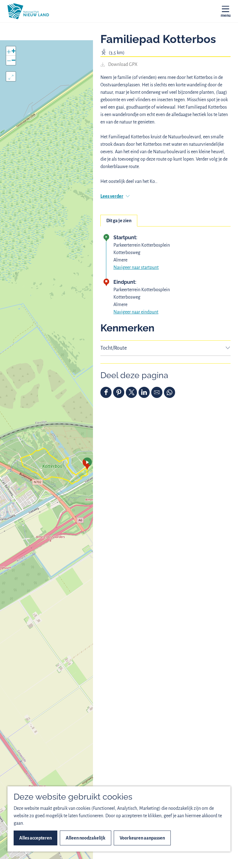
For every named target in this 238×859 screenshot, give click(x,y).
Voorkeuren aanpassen (142, 837)
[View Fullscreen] (10, 76)
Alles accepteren (35, 837)
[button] (87, 463)
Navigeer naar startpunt (136, 267)
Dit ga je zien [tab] (118, 220)
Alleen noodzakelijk (85, 837)
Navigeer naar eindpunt (135, 311)
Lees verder (111, 196)
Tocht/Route (113, 348)
